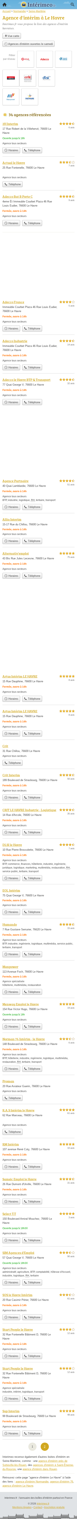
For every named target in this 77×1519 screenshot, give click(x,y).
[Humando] (38, 935)
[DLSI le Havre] (38, 858)
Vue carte (13, 35)
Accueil (4, 4)
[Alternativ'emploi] (38, 560)
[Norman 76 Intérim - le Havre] (38, 1050)
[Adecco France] (38, 311)
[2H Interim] (38, 133)
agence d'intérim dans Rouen (40, 1469)
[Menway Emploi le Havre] (38, 1011)
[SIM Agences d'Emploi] (38, 1264)
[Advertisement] (38, 629)
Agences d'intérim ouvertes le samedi (30, 43)
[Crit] (38, 750)
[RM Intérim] (38, 1151)
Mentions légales (21, 1507)
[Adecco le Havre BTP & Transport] (38, 387)
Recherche (72, 4)
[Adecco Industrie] (38, 350)
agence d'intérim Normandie (32, 1481)
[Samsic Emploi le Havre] (38, 1186)
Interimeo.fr (43, 1503)
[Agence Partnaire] (38, 490)
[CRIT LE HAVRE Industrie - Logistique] (38, 817)
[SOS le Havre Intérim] (38, 1302)
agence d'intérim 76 (61, 1481)
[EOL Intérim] (38, 897)
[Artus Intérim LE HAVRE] (38, 683)
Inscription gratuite (54, 1507)
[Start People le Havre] (38, 1339)
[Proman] (38, 1086)
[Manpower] (38, 976)
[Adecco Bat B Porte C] (38, 206)
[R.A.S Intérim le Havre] (38, 1117)
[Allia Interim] (38, 526)
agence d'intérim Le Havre (17, 1485)
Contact (37, 1507)
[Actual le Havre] (38, 170)
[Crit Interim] (38, 782)
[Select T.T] (38, 1223)
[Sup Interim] (38, 1418)
